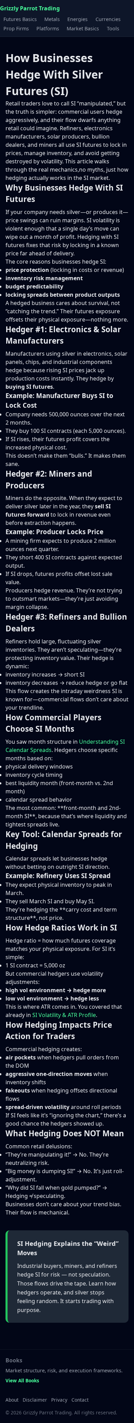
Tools (113, 28)
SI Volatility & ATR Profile (64, 1015)
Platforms (47, 28)
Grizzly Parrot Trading (30, 8)
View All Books (22, 1380)
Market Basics (83, 28)
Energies (77, 19)
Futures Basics (20, 19)
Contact (80, 1399)
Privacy (59, 1399)
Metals (52, 19)
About (12, 1399)
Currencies (108, 19)
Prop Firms (16, 28)
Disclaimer (35, 1399)
